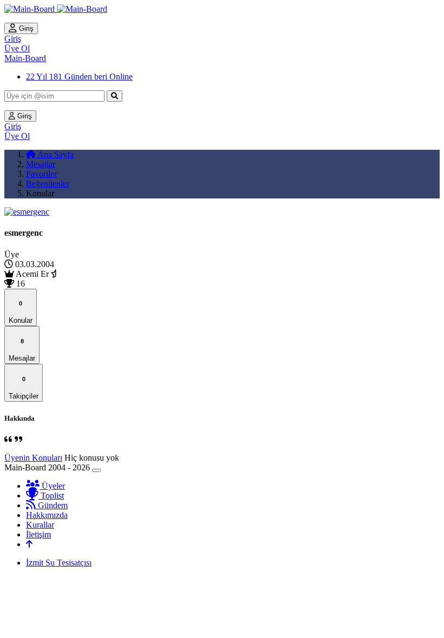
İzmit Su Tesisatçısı (59, 562)
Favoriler (41, 173)
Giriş (25, 28)
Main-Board (25, 58)
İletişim (38, 534)
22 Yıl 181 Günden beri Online (79, 76)
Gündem (52, 505)
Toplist (51, 495)
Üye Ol (17, 48)
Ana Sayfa (55, 154)
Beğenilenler (47, 183)
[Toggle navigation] (96, 470)
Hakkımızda (47, 515)
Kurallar (40, 524)
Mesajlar (40, 164)
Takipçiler (23, 388)
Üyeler (52, 485)
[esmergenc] (26, 211)
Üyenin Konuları (33, 457)
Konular (20, 312)
